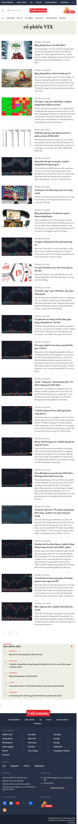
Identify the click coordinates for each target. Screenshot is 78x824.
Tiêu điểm (10, 18)
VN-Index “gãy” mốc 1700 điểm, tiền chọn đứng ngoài (54, 292)
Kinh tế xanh (51, 18)
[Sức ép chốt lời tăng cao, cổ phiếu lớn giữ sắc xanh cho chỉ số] (17, 446)
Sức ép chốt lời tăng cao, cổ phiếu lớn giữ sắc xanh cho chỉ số (55, 443)
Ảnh (4, 766)
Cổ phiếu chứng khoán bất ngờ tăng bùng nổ (53, 243)
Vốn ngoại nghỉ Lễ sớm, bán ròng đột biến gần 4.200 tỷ (54, 346)
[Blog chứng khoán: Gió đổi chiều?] (17, 50)
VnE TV (38, 2)
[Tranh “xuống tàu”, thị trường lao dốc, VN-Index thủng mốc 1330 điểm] (17, 387)
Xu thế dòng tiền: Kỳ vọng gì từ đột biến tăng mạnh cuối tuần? (35, 696)
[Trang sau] (16, 633)
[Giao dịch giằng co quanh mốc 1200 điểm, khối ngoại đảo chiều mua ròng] (17, 478)
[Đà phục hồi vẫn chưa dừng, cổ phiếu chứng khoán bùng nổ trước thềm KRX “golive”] (17, 549)
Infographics (39, 766)
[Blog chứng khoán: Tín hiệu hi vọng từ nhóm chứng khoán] (17, 218)
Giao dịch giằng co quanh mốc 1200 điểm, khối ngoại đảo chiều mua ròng (54, 474)
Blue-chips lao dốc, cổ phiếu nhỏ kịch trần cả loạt (54, 608)
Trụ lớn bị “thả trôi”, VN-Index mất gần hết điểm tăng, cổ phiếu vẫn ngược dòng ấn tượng (54, 513)
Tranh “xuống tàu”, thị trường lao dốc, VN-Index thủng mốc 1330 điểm (54, 383)
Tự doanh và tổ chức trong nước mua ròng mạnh (54, 191)
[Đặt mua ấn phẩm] (69, 10)
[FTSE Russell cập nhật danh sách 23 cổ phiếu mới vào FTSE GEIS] (17, 138)
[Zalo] (30, 803)
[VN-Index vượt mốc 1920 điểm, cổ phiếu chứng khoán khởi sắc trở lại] (17, 106)
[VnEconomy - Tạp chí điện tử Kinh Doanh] (38, 713)
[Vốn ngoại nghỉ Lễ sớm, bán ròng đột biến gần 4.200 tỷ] (17, 350)
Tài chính (29, 18)
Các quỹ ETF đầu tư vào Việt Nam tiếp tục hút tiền (54, 269)
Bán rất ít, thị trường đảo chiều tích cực (26, 654)
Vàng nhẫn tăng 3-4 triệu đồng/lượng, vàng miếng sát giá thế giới (36, 686)
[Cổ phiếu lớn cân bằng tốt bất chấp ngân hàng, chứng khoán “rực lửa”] (17, 324)
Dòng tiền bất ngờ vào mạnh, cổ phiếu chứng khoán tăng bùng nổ (52, 163)
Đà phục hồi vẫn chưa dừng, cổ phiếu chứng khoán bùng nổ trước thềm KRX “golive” (54, 545)
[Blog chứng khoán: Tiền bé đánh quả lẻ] (17, 78)
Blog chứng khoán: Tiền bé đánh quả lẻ (52, 74)
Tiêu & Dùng (22, 2)
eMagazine (15, 766)
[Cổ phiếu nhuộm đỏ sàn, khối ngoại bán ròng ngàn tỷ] (17, 415)
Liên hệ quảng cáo (57, 788)
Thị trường (64, 18)
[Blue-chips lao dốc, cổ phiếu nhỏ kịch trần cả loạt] (17, 611)
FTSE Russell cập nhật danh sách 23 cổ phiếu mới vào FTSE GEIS (52, 134)
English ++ (65, 2)
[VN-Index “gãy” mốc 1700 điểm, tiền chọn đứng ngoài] (17, 295)
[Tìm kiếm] (8, 10)
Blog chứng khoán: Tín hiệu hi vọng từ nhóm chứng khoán (52, 215)
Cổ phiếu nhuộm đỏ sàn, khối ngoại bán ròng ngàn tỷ (53, 412)
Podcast (27, 766)
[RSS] (4, 810)
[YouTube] (17, 803)
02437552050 (48, 783)
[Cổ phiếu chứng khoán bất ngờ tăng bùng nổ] (17, 246)
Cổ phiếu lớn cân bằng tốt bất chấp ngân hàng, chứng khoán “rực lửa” (53, 321)
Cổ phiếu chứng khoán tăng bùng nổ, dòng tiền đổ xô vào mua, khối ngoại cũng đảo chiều (40, 665)
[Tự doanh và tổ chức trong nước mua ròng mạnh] (17, 195)
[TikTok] (24, 803)
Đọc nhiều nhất (12, 646)
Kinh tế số (39, 18)
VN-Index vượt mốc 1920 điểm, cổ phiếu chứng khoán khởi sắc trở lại (53, 103)
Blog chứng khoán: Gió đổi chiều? (50, 45)
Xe (31, 2)
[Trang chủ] (3, 18)
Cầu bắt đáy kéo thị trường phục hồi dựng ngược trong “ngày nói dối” (54, 579)
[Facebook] (4, 803)
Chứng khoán (7, 2)
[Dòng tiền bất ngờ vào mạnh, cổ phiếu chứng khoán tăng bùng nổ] (17, 166)
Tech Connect (51, 2)
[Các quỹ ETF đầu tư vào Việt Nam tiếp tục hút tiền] (17, 272)
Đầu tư (19, 18)
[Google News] (11, 803)
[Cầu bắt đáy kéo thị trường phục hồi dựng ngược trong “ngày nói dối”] (17, 583)
